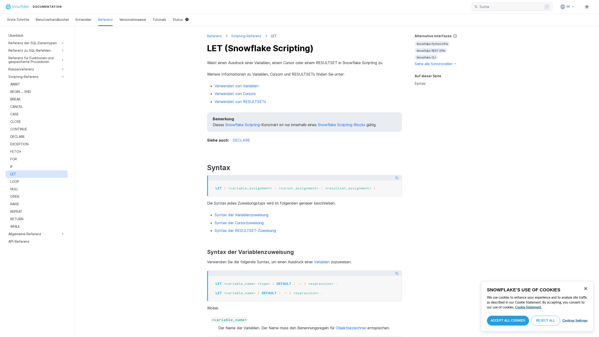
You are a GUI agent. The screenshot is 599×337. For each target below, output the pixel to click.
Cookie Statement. (528, 307)
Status (178, 20)
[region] (537, 306)
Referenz (105, 20)
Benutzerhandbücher (52, 20)
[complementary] (441, 50)
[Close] (586, 288)
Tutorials (159, 20)
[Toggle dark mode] (587, 6)
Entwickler (83, 20)
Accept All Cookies (508, 320)
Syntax (420, 83)
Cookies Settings (575, 320)
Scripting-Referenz (246, 36)
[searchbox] (511, 7)
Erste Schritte (18, 20)
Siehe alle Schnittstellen (434, 64)
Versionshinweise (132, 20)
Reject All (545, 320)
